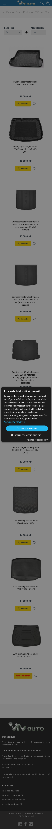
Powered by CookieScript (37, 440)
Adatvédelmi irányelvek (14, 422)
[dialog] (26, 414)
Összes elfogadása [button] (27, 428)
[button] (26, 435)
